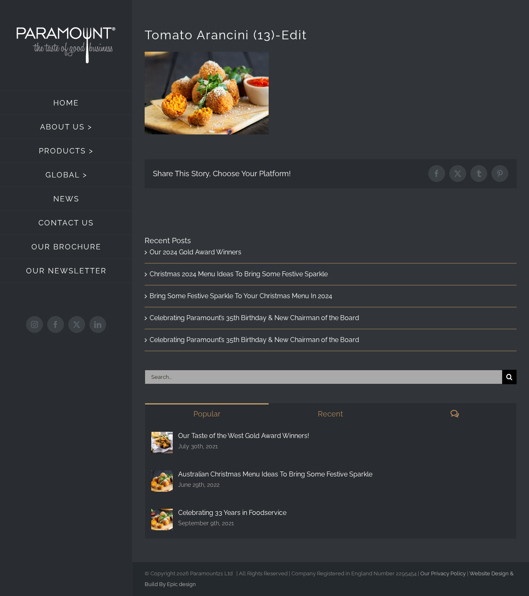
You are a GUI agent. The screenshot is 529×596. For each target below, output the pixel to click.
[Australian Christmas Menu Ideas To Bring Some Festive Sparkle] (162, 477)
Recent (330, 413)
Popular (206, 413)
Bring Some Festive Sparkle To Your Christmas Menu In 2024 (241, 296)
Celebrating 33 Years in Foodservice (232, 513)
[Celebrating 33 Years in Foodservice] (162, 515)
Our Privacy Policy (443, 573)
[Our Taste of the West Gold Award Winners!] (162, 438)
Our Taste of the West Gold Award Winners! (243, 436)
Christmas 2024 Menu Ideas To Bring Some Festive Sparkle (239, 274)
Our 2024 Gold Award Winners (195, 252)
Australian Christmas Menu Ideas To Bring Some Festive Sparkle (275, 474)
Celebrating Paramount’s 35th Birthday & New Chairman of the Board (254, 318)
